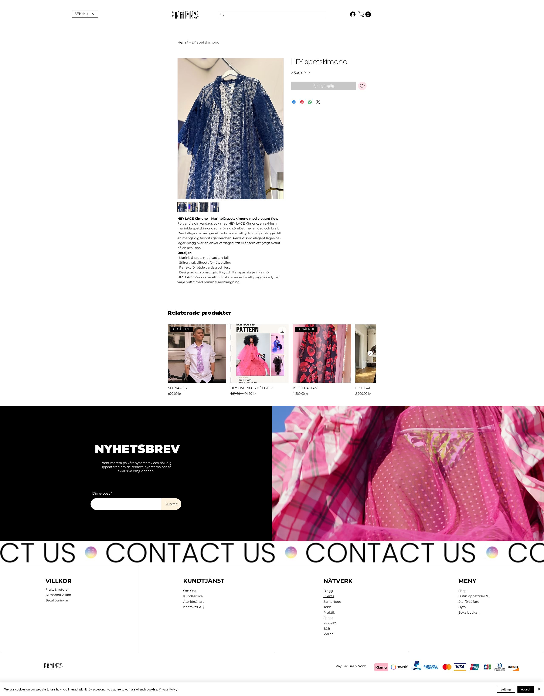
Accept (525, 689)
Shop (462, 591)
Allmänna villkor (58, 595)
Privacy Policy (168, 689)
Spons (328, 618)
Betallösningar (56, 600)
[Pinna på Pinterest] (302, 102)
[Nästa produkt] (370, 353)
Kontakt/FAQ (193, 607)
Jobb (327, 607)
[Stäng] (538, 689)
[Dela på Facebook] (293, 102)
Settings (505, 689)
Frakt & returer (57, 589)
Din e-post (101, 493)
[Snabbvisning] (260, 353)
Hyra (462, 607)
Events (328, 596)
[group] (272, 360)
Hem (181, 42)
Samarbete (332, 602)
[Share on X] (318, 102)
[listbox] (85, 14)
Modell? (329, 623)
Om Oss (189, 591)
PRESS (328, 634)
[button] (85, 14)
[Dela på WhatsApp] (310, 102)
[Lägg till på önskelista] (362, 86)
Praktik (329, 612)
